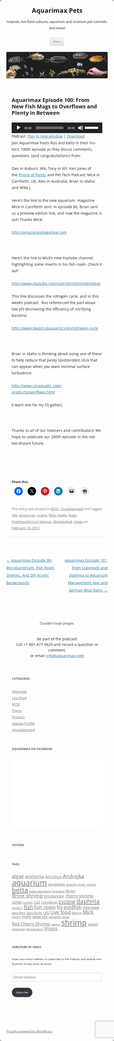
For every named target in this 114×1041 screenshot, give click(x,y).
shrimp (74, 922)
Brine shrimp (27, 895)
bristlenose (54, 896)
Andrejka (73, 876)
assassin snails (76, 884)
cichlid (17, 902)
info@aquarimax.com (65, 655)
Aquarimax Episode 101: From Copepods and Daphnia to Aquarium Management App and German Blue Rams (86, 575)
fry (60, 907)
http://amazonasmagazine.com (39, 232)
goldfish (73, 907)
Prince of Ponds (32, 174)
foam (72, 515)
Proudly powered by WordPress (29, 1031)
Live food (19, 697)
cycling (42, 515)
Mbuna (77, 913)
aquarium (29, 882)
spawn (93, 924)
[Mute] (80, 127)
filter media (58, 515)
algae (18, 876)
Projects (18, 717)
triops (78, 521)
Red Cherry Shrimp (31, 924)
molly (26, 916)
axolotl (91, 884)
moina (16, 917)
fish (28, 907)
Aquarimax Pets (57, 10)
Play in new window (45, 136)
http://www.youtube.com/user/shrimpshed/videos (56, 283)
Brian (70, 891)
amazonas (27, 515)
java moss (34, 912)
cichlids (28, 902)
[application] (57, 127)
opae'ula (39, 916)
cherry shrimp (79, 896)
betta (20, 890)
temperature (34, 929)
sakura (55, 924)
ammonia (34, 876)
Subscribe (22, 992)
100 (14, 515)
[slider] (92, 127)
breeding (58, 891)
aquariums (56, 884)
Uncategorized (71, 508)
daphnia (88, 901)
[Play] (18, 127)
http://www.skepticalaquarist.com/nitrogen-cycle (55, 328)
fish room (45, 907)
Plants (17, 710)
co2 (37, 902)
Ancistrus (53, 876)
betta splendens (40, 891)
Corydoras (49, 902)
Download (76, 136)
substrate (18, 929)
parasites (55, 917)
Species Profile (23, 723)
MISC (55, 508)
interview (91, 907)
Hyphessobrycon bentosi (31, 521)
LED (46, 912)
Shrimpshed (62, 521)
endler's (17, 908)
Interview (19, 691)
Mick (88, 912)
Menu (57, 41)
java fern (18, 912)
